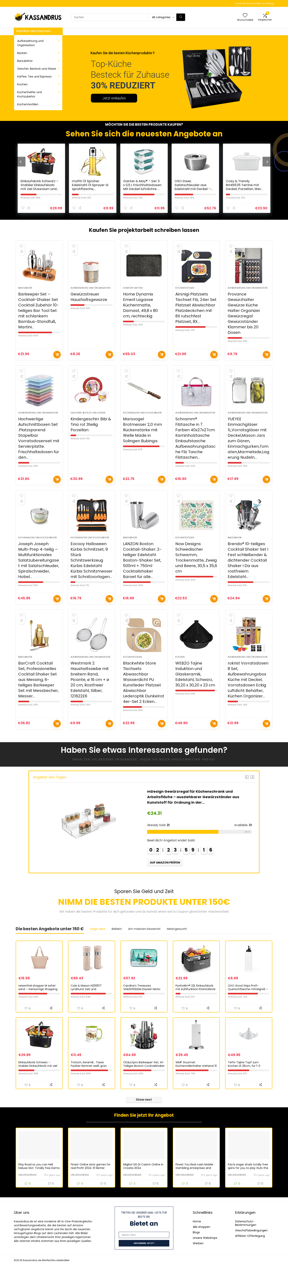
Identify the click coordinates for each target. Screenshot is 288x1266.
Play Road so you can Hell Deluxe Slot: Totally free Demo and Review (39, 1167)
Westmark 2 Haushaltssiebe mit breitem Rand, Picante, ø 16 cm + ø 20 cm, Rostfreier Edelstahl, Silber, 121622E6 (90, 679)
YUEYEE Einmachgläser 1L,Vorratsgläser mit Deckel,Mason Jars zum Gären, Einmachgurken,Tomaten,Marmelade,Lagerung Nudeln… (248, 438)
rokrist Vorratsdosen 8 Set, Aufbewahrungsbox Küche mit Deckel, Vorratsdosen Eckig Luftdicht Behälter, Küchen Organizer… (248, 679)
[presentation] (20, 162)
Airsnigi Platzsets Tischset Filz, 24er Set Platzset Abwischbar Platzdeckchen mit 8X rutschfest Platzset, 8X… (195, 307)
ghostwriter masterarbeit (209, 911)
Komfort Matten (133, 287)
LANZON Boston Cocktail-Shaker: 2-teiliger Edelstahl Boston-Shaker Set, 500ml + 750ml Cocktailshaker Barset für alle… (142, 560)
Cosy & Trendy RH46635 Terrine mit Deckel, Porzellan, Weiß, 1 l (220, 187)
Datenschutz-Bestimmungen (245, 1223)
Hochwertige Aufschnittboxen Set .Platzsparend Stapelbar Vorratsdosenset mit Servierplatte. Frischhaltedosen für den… (38, 438)
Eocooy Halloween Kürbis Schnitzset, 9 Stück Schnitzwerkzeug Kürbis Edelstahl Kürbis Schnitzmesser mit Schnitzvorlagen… (91, 560)
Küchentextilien (27, 104)
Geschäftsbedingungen (251, 1230)
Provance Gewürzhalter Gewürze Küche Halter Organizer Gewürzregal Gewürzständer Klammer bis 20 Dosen (244, 313)
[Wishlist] (245, 15)
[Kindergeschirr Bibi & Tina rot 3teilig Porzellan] (92, 390)
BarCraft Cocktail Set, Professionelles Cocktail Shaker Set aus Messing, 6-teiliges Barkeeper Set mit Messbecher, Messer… (38, 679)
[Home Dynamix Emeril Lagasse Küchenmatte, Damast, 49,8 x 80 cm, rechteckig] (144, 265)
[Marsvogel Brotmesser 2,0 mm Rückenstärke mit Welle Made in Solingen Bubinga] (144, 390)
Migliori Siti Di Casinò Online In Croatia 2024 (143, 1166)
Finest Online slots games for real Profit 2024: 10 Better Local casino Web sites (90, 1167)
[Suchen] (180, 17)
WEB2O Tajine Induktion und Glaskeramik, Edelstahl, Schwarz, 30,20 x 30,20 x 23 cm (195, 674)
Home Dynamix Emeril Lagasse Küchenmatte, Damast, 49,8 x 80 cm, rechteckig (140, 305)
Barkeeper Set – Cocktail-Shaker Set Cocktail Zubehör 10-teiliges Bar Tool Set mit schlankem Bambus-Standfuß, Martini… (38, 310)
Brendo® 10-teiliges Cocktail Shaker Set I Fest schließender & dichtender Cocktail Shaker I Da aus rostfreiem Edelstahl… (248, 560)
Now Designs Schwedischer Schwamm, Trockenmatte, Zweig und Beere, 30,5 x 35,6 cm (196, 557)
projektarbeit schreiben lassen (158, 230)
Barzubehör (25, 61)
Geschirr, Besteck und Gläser (36, 69)
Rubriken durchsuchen (33, 31)
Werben (198, 1243)
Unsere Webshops (205, 1238)
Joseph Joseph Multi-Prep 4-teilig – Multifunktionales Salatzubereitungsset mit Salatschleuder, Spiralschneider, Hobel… (38, 560)
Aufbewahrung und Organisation (30, 43)
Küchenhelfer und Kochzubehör (29, 94)
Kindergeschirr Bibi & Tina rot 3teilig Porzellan (91, 424)
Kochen (22, 84)
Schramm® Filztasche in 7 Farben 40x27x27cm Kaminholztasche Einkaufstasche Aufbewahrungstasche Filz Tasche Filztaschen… (195, 438)
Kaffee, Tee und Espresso (34, 76)
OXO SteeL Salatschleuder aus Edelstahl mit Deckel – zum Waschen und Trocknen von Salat (168, 189)
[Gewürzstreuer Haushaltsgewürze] (92, 265)
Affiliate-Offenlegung (250, 1236)
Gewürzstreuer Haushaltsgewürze (89, 296)
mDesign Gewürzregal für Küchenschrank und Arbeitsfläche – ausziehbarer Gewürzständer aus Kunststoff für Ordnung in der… (136, 797)
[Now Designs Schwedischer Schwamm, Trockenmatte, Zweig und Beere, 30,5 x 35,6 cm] (196, 515)
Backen (22, 53)
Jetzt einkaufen (114, 98)
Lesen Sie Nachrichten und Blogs (254, 3)
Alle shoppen (201, 1227)
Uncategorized (27, 1174)
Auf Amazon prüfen (57, 354)
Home (197, 1221)
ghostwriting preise (193, 759)
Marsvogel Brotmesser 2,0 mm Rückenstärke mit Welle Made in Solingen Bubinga (142, 430)
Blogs (196, 1232)
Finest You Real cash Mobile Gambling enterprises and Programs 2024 (194, 1167)
